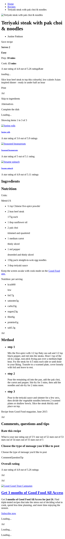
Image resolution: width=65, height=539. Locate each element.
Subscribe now (8, 513)
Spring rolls (5, 132)
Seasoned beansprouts (9, 150)
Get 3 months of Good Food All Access (32, 493)
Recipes (11, 6)
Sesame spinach (7, 168)
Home (11, 4)
